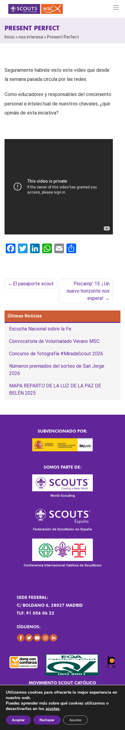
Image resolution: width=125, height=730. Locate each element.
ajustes (52, 709)
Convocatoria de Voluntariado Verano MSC (54, 341)
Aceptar (18, 720)
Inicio (10, 37)
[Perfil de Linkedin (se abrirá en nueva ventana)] (53, 638)
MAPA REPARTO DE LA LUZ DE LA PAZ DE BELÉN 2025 (55, 389)
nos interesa (31, 37)
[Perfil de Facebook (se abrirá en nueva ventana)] (21, 638)
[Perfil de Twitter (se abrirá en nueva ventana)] (29, 638)
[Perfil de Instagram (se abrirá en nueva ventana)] (45, 638)
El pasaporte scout (33, 284)
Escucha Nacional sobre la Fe (40, 329)
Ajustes (75, 720)
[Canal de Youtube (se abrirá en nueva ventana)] (37, 638)
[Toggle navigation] (116, 7)
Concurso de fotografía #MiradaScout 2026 (56, 354)
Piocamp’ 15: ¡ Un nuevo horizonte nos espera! (88, 291)
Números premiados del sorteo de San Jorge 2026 (56, 369)
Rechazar (47, 720)
